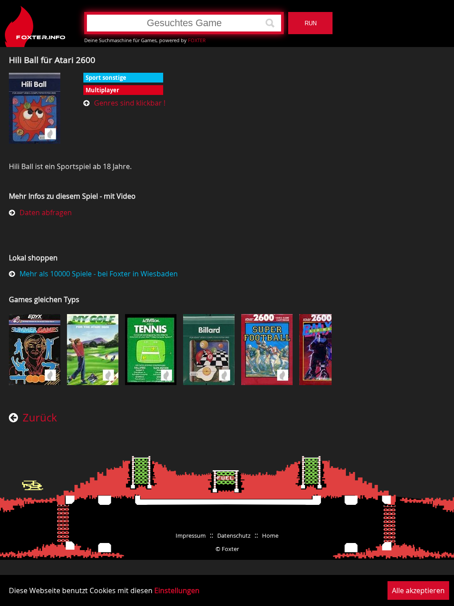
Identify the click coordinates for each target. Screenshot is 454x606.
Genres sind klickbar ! (129, 103)
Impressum (191, 535)
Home (270, 535)
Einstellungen (177, 590)
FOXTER (197, 40)
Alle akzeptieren (418, 590)
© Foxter (227, 549)
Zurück (40, 418)
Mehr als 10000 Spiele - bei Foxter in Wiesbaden (99, 274)
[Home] (35, 23)
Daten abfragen (46, 212)
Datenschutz (233, 535)
